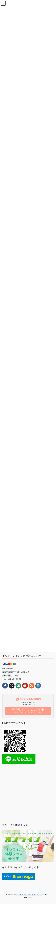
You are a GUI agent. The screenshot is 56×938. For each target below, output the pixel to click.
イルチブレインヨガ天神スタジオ (21, 655)
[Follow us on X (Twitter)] (12, 686)
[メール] (18, 686)
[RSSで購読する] (31, 686)
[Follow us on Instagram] (38, 686)
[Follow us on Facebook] (5, 686)
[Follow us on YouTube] (25, 686)
